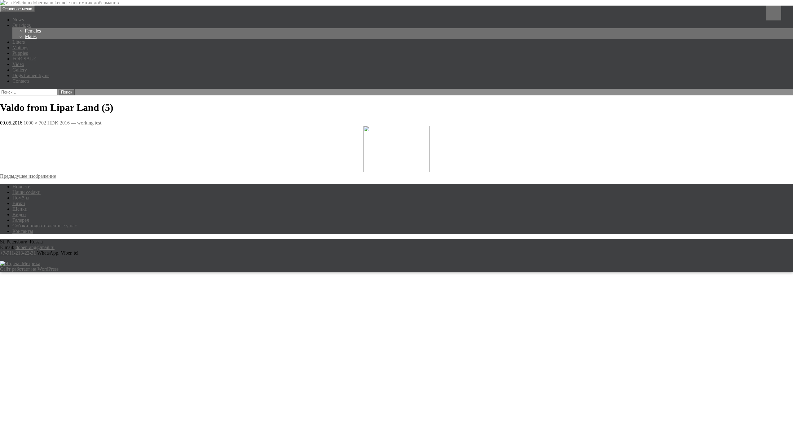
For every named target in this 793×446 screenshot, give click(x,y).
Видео (19, 214)
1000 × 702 (35, 122)
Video (18, 64)
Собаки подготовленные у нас (44, 225)
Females (33, 30)
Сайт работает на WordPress (29, 269)
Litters (18, 42)
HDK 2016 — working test (74, 122)
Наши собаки (26, 192)
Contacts (20, 81)
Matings (20, 47)
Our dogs (21, 25)
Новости (21, 186)
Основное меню (17, 9)
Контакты (22, 231)
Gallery (19, 69)
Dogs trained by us (30, 75)
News (18, 19)
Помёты (20, 197)
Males (31, 36)
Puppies (20, 53)
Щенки (20, 209)
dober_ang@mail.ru (35, 247)
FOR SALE (24, 58)
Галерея (20, 220)
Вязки (18, 203)
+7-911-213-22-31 (18, 253)
